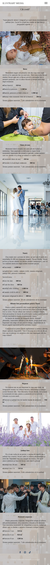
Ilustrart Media (13, 3)
